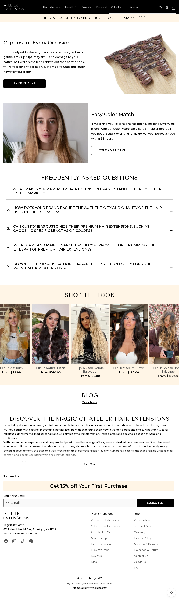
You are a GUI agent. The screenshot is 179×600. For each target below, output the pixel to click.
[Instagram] (14, 540)
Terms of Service (144, 526)
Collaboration (142, 520)
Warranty (139, 532)
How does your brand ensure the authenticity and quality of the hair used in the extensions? (84, 210)
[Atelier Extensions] (15, 7)
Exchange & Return (146, 550)
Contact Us (141, 556)
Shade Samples (100, 538)
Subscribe (155, 503)
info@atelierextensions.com (21, 533)
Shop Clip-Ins (25, 83)
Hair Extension (51, 7)
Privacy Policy (142, 538)
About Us (140, 561)
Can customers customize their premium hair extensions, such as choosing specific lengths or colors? (78, 228)
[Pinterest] (31, 540)
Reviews (96, 556)
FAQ (137, 567)
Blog (94, 561)
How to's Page (100, 550)
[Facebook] (5, 540)
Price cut (101, 7)
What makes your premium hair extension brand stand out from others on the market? (85, 191)
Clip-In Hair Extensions (105, 520)
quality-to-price (76, 18)
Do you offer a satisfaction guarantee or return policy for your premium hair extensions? (79, 266)
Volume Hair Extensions (105, 526)
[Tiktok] (22, 540)
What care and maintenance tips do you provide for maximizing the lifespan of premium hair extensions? (81, 247)
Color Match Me (101, 532)
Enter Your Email (14, 495)
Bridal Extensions (101, 544)
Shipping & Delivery (146, 544)
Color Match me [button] (112, 150)
